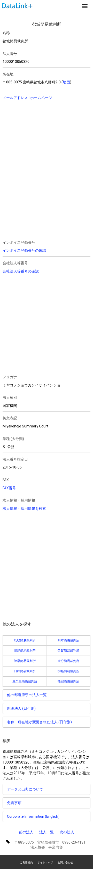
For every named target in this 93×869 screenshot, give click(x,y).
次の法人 (67, 832)
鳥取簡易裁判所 (25, 640)
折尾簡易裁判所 (25, 650)
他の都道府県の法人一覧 (27, 695)
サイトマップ (45, 862)
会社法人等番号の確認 (21, 271)
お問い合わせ (65, 862)
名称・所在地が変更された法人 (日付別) (39, 722)
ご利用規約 (26, 862)
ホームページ (41, 98)
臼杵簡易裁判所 (25, 671)
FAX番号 (9, 488)
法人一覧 (46, 832)
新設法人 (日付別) (21, 708)
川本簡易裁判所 (68, 640)
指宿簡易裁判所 (68, 681)
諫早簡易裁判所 (25, 661)
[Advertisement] (39, 138)
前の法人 (26, 832)
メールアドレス (15, 98)
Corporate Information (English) (33, 816)
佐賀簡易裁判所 (68, 650)
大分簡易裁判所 (68, 661)
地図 (66, 82)
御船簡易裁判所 (68, 671)
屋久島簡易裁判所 (24, 681)
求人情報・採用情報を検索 (24, 508)
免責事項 (14, 803)
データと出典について (25, 789)
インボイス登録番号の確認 (24, 250)
